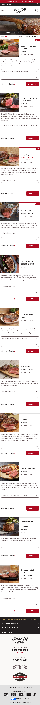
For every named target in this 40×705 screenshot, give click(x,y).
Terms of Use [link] (12, 702)
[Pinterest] (25, 667)
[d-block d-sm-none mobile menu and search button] (2, 10)
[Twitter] (14, 667)
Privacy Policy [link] (21, 702)
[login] (38, 4)
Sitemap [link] (29, 702)
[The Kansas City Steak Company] (20, 640)
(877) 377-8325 (7, 4)
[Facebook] (20, 667)
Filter (3, 36)
